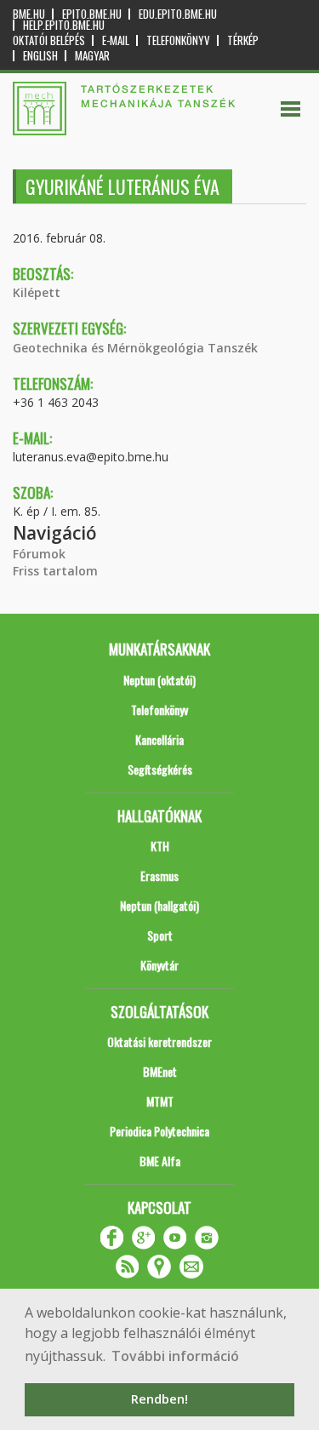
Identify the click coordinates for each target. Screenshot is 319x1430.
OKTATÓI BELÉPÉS (49, 40)
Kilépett (36, 292)
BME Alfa (160, 1161)
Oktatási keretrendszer (159, 1041)
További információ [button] (175, 1356)
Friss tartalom (55, 571)
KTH (160, 846)
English (40, 55)
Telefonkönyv (178, 40)
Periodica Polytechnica (159, 1131)
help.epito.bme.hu (64, 25)
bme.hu (29, 14)
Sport (160, 935)
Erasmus (159, 875)
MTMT (160, 1101)
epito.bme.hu (92, 14)
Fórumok (39, 554)
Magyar (92, 55)
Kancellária (159, 739)
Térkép (243, 40)
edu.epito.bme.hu (178, 14)
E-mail (115, 40)
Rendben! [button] (159, 1399)
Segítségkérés (160, 769)
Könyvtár (159, 965)
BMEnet (160, 1071)
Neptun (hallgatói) (159, 905)
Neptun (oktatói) (159, 680)
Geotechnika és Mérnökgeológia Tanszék (135, 348)
